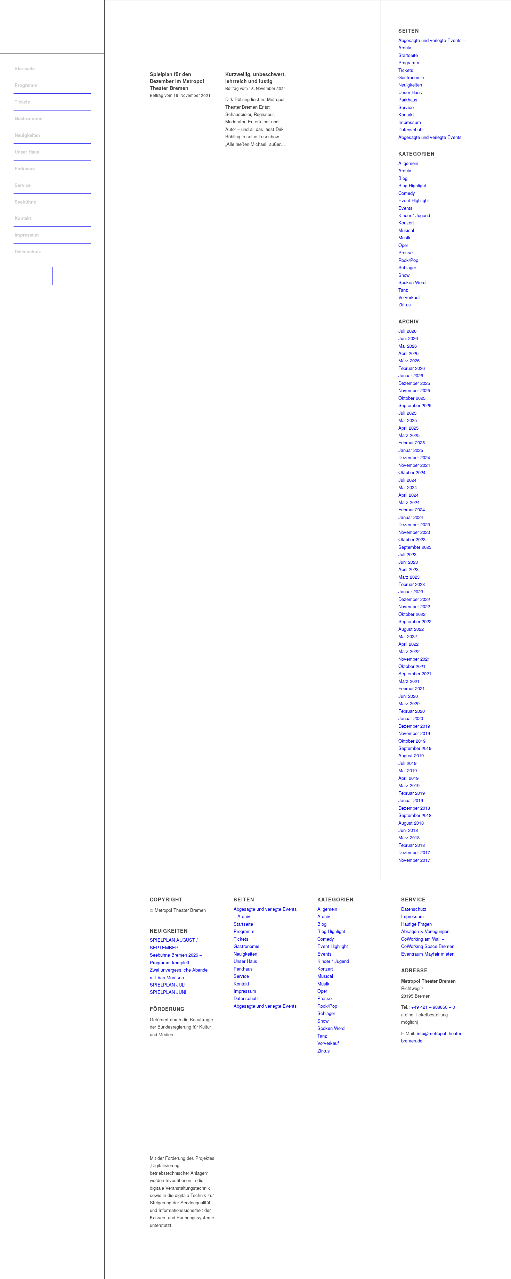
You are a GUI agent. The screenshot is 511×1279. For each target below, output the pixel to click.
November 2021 (414, 658)
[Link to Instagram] (78, 276)
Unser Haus (410, 92)
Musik (404, 237)
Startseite (408, 55)
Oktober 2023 (411, 539)
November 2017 (414, 860)
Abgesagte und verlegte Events (430, 137)
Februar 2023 (411, 584)
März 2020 (409, 703)
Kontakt (406, 114)
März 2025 (409, 435)
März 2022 (409, 651)
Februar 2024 (411, 509)
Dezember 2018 (414, 807)
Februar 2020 (411, 711)
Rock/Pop (408, 260)
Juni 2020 (408, 696)
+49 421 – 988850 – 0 (433, 1007)
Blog (402, 178)
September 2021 (414, 673)
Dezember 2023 (414, 524)
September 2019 (414, 748)
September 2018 (414, 815)
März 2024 (409, 502)
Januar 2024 (410, 517)
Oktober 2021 (411, 666)
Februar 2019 (411, 793)
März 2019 (409, 785)
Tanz (403, 290)
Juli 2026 (407, 331)
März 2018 (409, 837)
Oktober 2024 (411, 472)
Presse (405, 252)
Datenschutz (411, 129)
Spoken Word (411, 282)
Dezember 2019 (414, 726)
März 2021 (409, 681)
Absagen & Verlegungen (425, 931)
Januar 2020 (410, 718)
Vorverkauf (409, 297)
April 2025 (408, 427)
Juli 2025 (407, 413)
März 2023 (409, 577)
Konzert (406, 222)
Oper (403, 245)
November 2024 (414, 465)
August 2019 (411, 755)
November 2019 (414, 733)
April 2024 (408, 495)
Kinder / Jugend (414, 215)
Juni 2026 (408, 338)
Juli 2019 (407, 763)
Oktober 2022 (411, 614)
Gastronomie (411, 77)
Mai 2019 (407, 770)
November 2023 (414, 532)
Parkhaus (407, 99)
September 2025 (414, 405)
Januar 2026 (410, 375)
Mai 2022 (407, 636)
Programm (408, 62)
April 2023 (408, 569)
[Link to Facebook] (26, 276)
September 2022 (414, 621)
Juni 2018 (408, 830)
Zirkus (404, 304)
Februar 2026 (411, 368)
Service (406, 107)
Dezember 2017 (414, 852)
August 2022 (411, 629)
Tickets (405, 70)
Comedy (406, 193)
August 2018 (411, 822)
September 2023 (414, 547)
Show (403, 275)
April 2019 (408, 778)
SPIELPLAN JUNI (168, 992)
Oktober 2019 (411, 740)
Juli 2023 (407, 554)
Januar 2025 (410, 450)
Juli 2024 (407, 480)
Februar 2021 (411, 688)
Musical (406, 230)
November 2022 (414, 606)
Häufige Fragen (416, 924)
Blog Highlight (412, 185)
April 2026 (408, 353)
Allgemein (408, 163)
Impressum (409, 122)
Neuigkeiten (410, 84)
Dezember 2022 (414, 599)
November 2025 (414, 390)
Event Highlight (413, 200)
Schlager (407, 267)
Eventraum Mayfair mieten (427, 953)
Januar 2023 (410, 591)
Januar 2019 (410, 800)
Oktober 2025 (411, 398)
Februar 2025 (411, 442)
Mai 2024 (407, 487)
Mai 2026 (407, 346)
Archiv (404, 170)
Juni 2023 (408, 562)
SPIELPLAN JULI (168, 984)
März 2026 (409, 360)
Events (405, 208)
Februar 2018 (411, 845)
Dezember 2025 (414, 383)
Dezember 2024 (414, 457)
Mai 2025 (407, 420)
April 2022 (408, 644)
